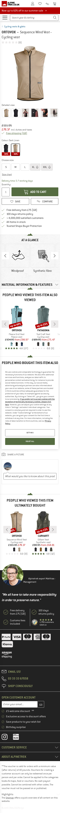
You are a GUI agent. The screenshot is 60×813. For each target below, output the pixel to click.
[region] (30, 406)
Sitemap (10, 797)
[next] (54, 324)
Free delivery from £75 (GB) (21, 210)
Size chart (7, 174)
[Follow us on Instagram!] (7, 738)
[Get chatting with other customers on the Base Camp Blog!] (18, 738)
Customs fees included (17, 622)
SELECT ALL (30, 441)
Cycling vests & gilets (14, 26)
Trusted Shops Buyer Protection (24, 226)
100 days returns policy (19, 214)
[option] (30, 73)
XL (33, 167)
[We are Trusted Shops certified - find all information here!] (35, 622)
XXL (45, 167)
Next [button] (54, 255)
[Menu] (5, 17)
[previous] (5, 324)
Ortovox (9, 32)
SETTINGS (30, 433)
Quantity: (6, 184)
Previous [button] (5, 255)
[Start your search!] (55, 18)
